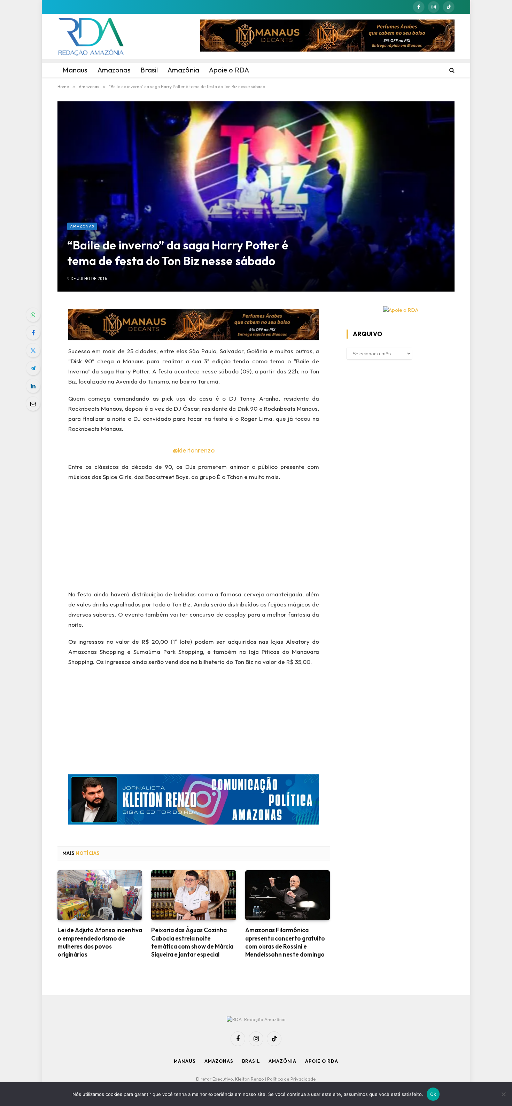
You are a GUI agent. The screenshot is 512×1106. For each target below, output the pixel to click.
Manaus (184, 1061)
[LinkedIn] (33, 386)
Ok (433, 1094)
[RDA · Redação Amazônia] (90, 36)
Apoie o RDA (321, 1061)
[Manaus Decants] (327, 37)
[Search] (451, 70)
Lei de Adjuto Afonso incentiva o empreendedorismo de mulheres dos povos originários (99, 942)
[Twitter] (33, 350)
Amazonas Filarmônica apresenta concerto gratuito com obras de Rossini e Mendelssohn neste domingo (285, 942)
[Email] (33, 404)
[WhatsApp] (33, 315)
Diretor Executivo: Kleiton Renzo (230, 1079)
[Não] (503, 1094)
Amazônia (282, 1061)
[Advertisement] (193, 538)
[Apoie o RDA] (401, 310)
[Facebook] (33, 333)
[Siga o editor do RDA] (193, 801)
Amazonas (82, 226)
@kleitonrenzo (194, 450)
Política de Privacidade (291, 1079)
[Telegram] (33, 368)
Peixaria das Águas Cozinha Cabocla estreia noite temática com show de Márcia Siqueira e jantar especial (192, 942)
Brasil (251, 1061)
